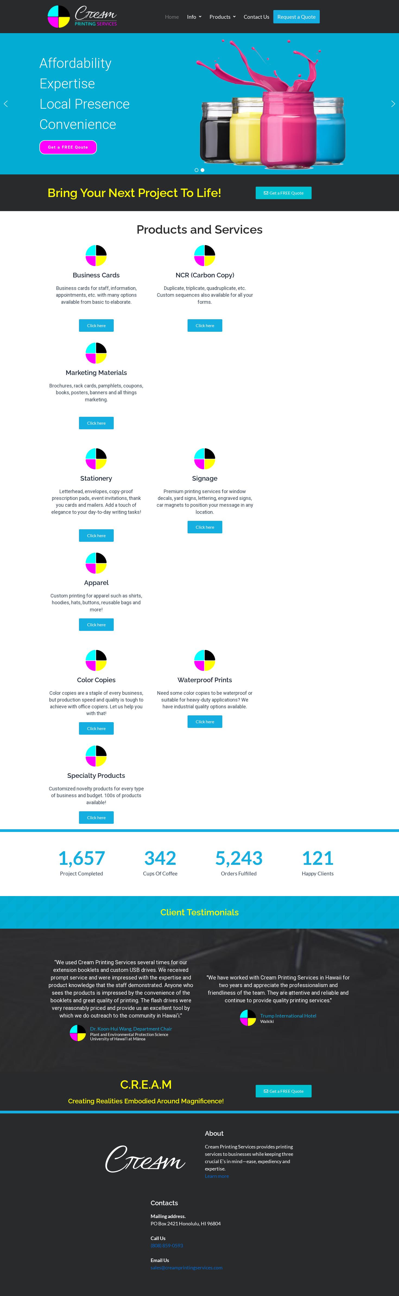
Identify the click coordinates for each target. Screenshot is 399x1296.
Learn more (217, 1176)
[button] (194, 16)
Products (220, 17)
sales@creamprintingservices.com (187, 1267)
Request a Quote (296, 17)
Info (191, 17)
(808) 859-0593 (167, 1245)
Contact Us (256, 17)
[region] (199, 103)
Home (172, 17)
